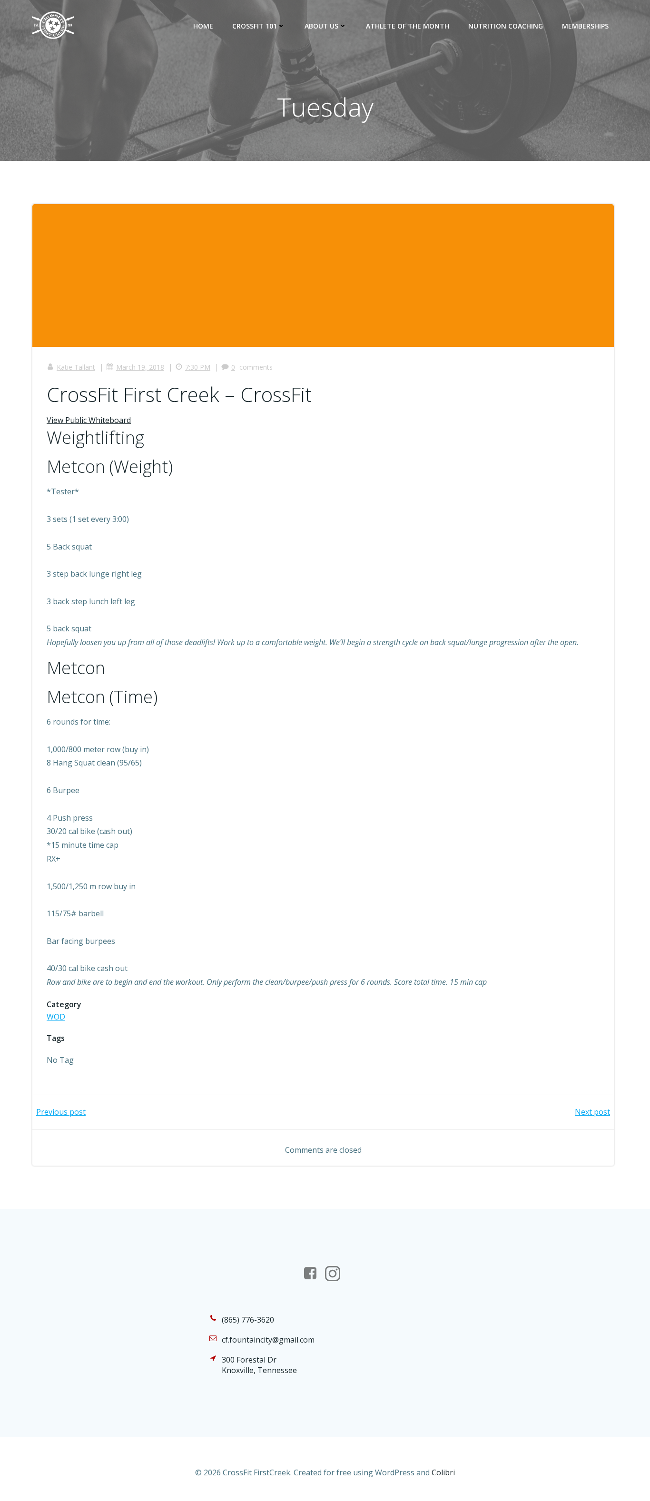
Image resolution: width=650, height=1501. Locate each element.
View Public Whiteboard (89, 420)
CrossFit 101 (254, 25)
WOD (56, 1016)
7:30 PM (197, 367)
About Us (321, 25)
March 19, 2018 (140, 367)
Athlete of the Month (407, 25)
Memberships (585, 25)
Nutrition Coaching (505, 25)
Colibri (443, 1472)
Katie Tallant (76, 367)
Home (203, 25)
